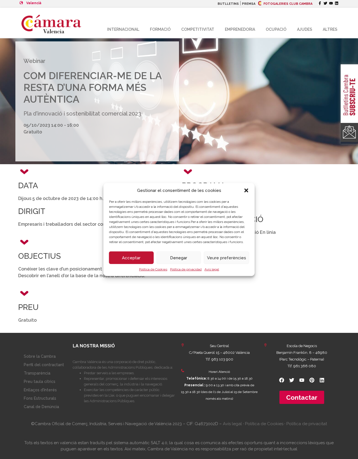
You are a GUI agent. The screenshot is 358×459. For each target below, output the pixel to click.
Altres (330, 29)
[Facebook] (282, 380)
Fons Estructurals (40, 398)
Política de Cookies (153, 269)
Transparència (37, 373)
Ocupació (276, 29)
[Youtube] (331, 3)
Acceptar (131, 257)
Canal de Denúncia (41, 406)
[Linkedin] (336, 3)
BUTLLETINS (228, 4)
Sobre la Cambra (40, 356)
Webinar (34, 61)
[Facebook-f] (320, 3)
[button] (246, 190)
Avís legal (211, 269)
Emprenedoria (240, 29)
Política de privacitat (306, 423)
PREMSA (248, 4)
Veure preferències (226, 257)
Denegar (178, 257)
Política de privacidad (186, 269)
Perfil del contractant (44, 365)
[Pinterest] (312, 380)
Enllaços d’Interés (40, 390)
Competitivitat (197, 29)
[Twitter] (325, 3)
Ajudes (304, 29)
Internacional (123, 29)
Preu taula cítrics (39, 381)
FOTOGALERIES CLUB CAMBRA (287, 4)
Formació (160, 29)
